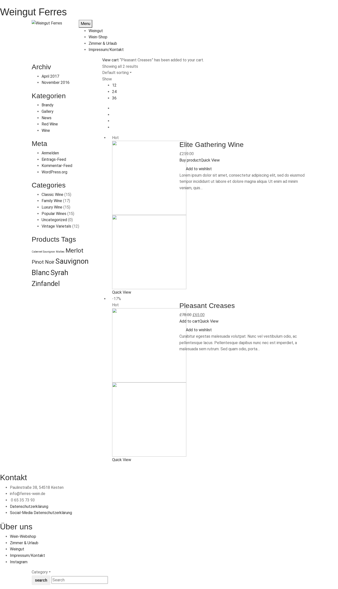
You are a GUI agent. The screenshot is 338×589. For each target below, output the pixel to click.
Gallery (47, 111)
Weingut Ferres (33, 11)
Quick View (122, 292)
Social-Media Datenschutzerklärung (41, 512)
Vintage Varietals (56, 226)
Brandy (47, 105)
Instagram (18, 562)
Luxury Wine (52, 207)
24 (114, 91)
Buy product (190, 160)
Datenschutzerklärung (29, 506)
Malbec (60, 251)
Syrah (59, 272)
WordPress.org (54, 172)
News (46, 118)
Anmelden (50, 153)
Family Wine (52, 200)
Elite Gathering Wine (211, 144)
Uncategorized (54, 219)
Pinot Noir (43, 262)
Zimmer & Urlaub (24, 543)
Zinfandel (46, 284)
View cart (110, 60)
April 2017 (50, 76)
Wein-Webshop (23, 536)
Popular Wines (54, 213)
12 (114, 85)
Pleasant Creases (207, 305)
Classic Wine (52, 194)
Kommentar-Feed (57, 165)
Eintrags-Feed (54, 159)
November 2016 (56, 82)
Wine (46, 130)
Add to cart (189, 321)
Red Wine (50, 124)
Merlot (74, 250)
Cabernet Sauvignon (43, 251)
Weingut (17, 549)
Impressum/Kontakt (27, 555)
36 (114, 98)
